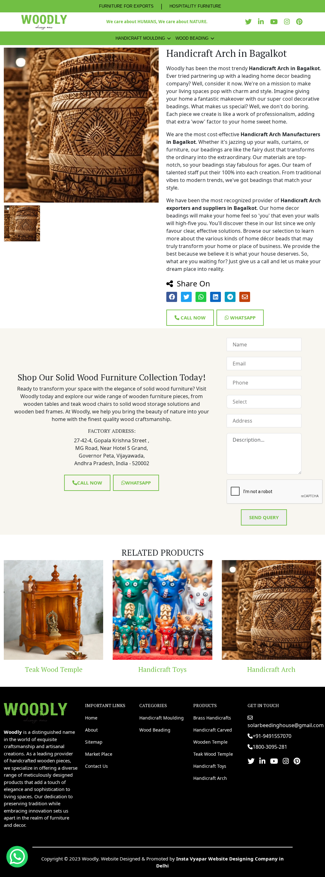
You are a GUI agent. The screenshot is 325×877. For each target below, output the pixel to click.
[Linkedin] (262, 21)
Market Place (98, 754)
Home (91, 718)
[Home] (35, 712)
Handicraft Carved (212, 730)
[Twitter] (250, 21)
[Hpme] (44, 21)
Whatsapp (242, 317)
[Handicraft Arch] (208, 609)
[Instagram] (288, 21)
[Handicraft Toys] (99, 609)
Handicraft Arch (209, 669)
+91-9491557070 (272, 736)
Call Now (192, 317)
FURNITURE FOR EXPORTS (126, 6)
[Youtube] (275, 21)
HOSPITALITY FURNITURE (195, 6)
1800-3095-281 (270, 746)
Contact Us (96, 766)
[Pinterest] (301, 21)
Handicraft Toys (100, 669)
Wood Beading (192, 38)
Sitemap (94, 742)
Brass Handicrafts (212, 718)
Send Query (264, 517)
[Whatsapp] (17, 856)
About (91, 730)
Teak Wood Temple (213, 754)
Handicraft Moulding (140, 38)
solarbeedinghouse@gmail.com (286, 725)
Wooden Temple (210, 742)
